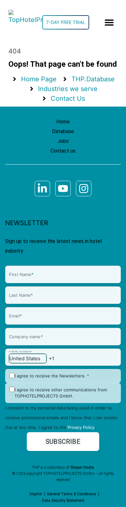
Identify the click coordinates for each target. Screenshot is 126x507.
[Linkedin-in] (42, 188)
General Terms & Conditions (71, 494)
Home (63, 122)
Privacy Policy (81, 427)
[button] (109, 22)
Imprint (36, 494)
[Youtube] (63, 188)
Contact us (63, 151)
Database (63, 131)
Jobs (63, 141)
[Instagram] (83, 188)
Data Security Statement (63, 500)
